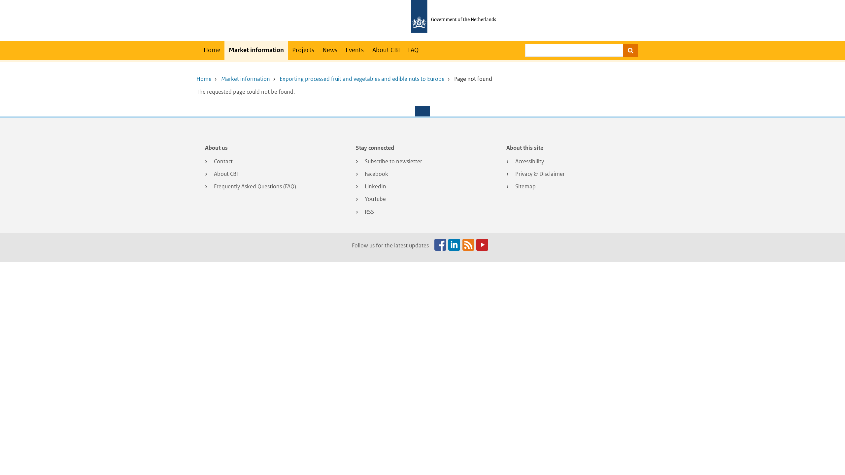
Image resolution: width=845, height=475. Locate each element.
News (329, 50)
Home (212, 50)
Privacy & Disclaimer (540, 173)
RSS (369, 211)
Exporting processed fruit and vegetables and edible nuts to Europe (362, 78)
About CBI (386, 50)
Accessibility (529, 161)
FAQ (413, 50)
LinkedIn (375, 186)
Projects (303, 50)
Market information (256, 50)
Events (355, 50)
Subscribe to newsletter (393, 161)
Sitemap (525, 186)
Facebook (376, 173)
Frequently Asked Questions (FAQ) (255, 186)
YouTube (375, 199)
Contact (223, 161)
